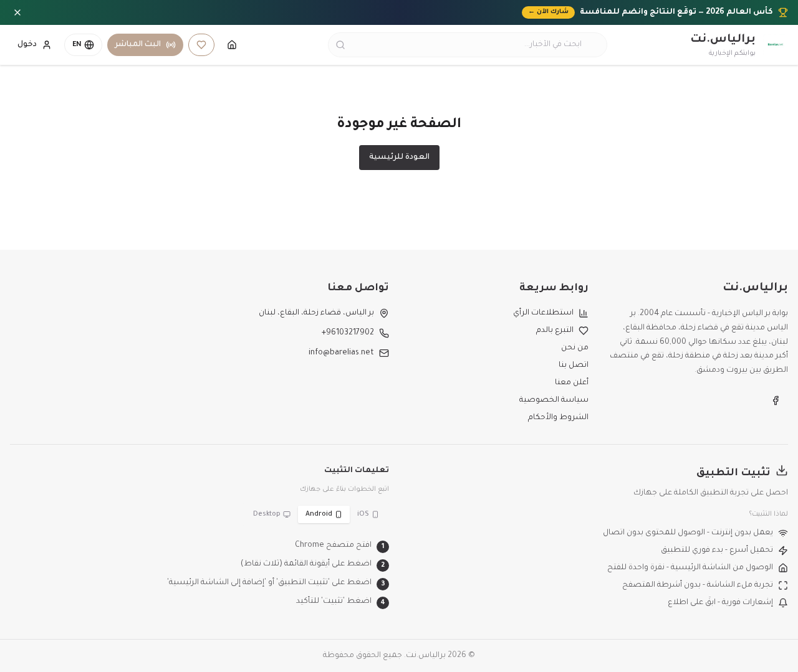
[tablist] (316, 514)
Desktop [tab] (267, 514)
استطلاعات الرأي (543, 313)
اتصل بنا (574, 365)
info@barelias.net (341, 353)
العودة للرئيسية (399, 157)
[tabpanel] (199, 574)
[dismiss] (17, 12)
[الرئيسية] (231, 44)
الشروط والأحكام (558, 418)
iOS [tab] (363, 514)
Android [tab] (318, 514)
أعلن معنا (572, 383)
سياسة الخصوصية (554, 400)
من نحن (575, 348)
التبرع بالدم (555, 330)
